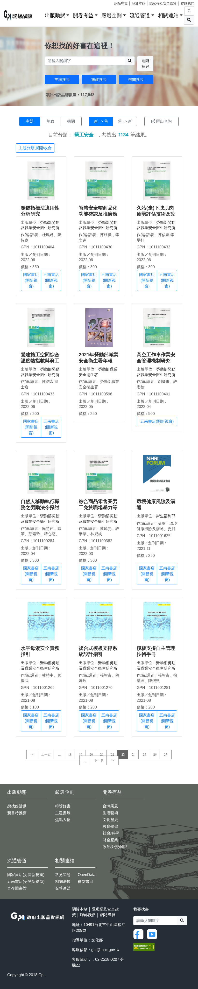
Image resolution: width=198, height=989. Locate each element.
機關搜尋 (136, 79)
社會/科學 (111, 833)
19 (80, 754)
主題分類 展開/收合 (35, 148)
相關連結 (168, 15)
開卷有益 (83, 15)
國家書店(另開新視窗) (25, 875)
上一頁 (46, 754)
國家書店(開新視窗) (31, 280)
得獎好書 (63, 806)
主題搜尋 (62, 79)
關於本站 (138, 3)
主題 (30, 121)
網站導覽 (121, 3)
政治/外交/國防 (115, 847)
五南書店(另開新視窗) (25, 881)
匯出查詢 (164, 121)
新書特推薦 (17, 813)
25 (144, 754)
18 (70, 754)
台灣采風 (110, 806)
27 (165, 754)
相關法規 (63, 881)
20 (91, 754)
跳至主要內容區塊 (13, 2)
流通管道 (140, 15)
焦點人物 (63, 820)
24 (133, 754)
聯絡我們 (187, 3)
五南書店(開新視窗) (51, 280)
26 (155, 754)
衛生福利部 (165, 516)
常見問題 (63, 875)
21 (102, 754)
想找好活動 (17, 806)
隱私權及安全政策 (163, 3)
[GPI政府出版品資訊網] (18, 15)
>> (112, 760)
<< (32, 754)
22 (112, 754)
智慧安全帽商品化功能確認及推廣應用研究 (98, 214)
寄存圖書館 (17, 888)
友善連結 (63, 888)
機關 (71, 121)
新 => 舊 (101, 121)
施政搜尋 (99, 79)
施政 (50, 121)
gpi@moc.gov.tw (105, 950)
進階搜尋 (145, 64)
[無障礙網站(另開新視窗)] (144, 946)
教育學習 (110, 826)
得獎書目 (85, 881)
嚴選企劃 (111, 15)
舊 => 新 (125, 121)
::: (39, 14)
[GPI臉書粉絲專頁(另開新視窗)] (139, 934)
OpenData (86, 875)
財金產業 (110, 840)
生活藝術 (110, 813)
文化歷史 (110, 820)
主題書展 (63, 813)
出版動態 (55, 15)
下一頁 (99, 760)
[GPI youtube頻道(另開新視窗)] (153, 934)
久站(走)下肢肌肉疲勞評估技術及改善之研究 (156, 214)
